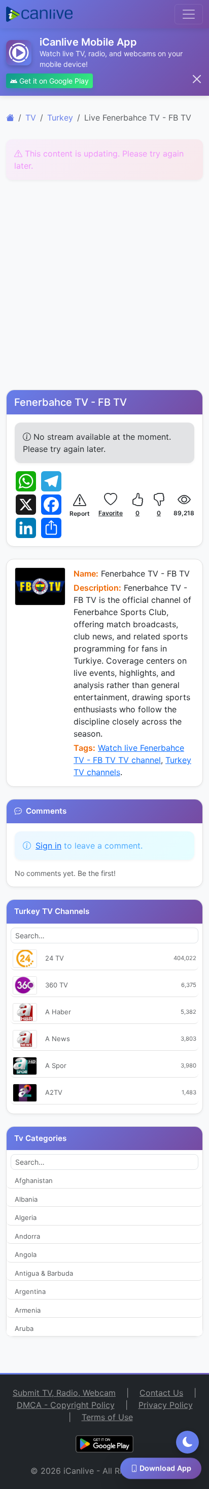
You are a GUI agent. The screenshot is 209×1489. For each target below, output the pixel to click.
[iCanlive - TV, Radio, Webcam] (39, 14)
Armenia (28, 1310)
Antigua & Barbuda (44, 1273)
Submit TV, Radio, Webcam (64, 1393)
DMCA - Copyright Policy (66, 1405)
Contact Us (161, 1393)
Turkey (60, 117)
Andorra (27, 1236)
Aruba (24, 1328)
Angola (26, 1254)
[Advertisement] (104, 286)
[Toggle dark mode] (187, 1442)
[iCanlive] (10, 117)
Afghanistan (34, 1180)
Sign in (48, 846)
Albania (26, 1199)
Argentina (30, 1291)
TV (30, 117)
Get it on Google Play (53, 81)
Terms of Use (107, 1417)
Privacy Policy (165, 1405)
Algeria (26, 1217)
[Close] (197, 79)
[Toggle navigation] (189, 14)
